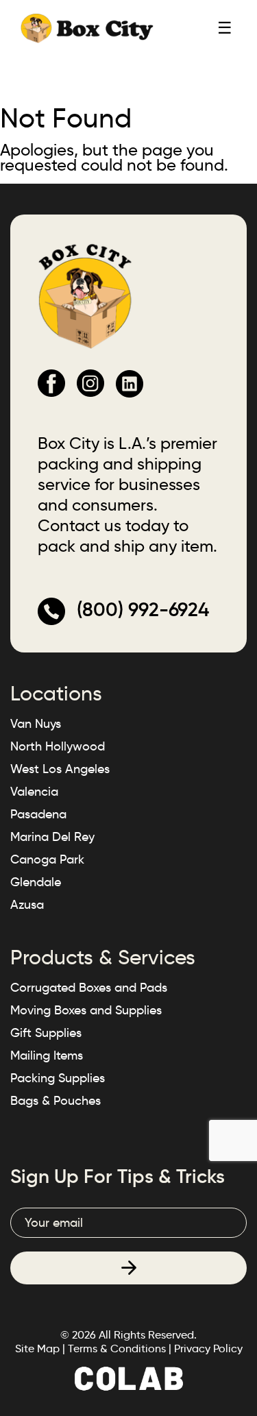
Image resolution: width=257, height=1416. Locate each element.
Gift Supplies (46, 1032)
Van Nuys (35, 723)
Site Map (37, 1348)
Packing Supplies (57, 1078)
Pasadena (38, 814)
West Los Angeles (60, 769)
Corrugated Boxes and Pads (88, 987)
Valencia (34, 791)
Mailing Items (46, 1055)
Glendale (35, 882)
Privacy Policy (208, 1348)
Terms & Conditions (117, 1348)
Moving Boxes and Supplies (86, 1010)
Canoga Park (47, 859)
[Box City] (87, 27)
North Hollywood (57, 746)
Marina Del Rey (52, 836)
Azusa (27, 904)
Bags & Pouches (55, 1100)
